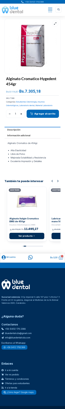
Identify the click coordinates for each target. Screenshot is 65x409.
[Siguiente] (57, 181)
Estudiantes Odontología (26, 102)
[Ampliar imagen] (55, 24)
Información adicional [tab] (18, 135)
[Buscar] (58, 9)
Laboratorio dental (27, 105)
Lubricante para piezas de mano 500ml (24, 220)
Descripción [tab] (13, 129)
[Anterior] (52, 181)
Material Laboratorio (44, 105)
